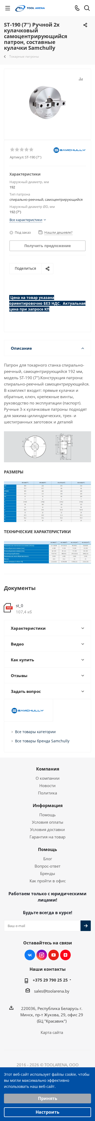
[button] (12, 149)
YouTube (53, 955)
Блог (47, 858)
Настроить (47, 1112)
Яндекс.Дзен (65, 955)
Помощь (47, 814)
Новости (47, 785)
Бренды (47, 873)
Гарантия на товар (47, 836)
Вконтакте (30, 955)
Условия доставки (47, 829)
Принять (47, 1098)
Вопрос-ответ (47, 866)
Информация (48, 805)
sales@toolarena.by (51, 991)
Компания (47, 769)
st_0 (19, 605)
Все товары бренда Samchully (42, 740)
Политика (47, 792)
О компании (48, 778)
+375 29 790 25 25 (50, 980)
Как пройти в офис (48, 880)
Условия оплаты (47, 822)
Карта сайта (52, 1032)
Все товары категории (35, 731)
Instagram (41, 955)
